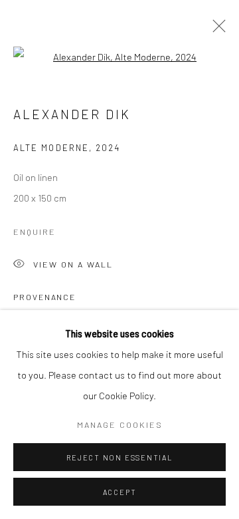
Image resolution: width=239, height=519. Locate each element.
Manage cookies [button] (120, 424)
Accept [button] (120, 492)
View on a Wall (73, 264)
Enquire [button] (34, 231)
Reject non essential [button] (119, 457)
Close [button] (216, 30)
